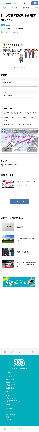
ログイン (27, 3)
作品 (4, 8)
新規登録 (34, 3)
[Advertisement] (19, 310)
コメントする (19, 201)
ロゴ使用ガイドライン (13, 401)
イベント (14, 8)
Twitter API (7, 83)
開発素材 (26, 8)
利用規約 (9, 395)
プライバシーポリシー (13, 398)
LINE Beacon (7, 96)
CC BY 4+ (9, 25)
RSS (7, 417)
